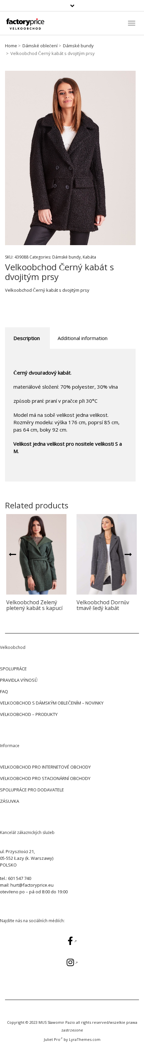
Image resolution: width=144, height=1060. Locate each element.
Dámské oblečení (40, 46)
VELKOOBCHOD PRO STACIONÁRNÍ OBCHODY (45, 778)
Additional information (82, 338)
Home (11, 46)
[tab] (26, 338)
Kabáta (89, 257)
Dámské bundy (78, 46)
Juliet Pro (52, 1039)
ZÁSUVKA (9, 801)
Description (26, 338)
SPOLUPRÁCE (13, 669)
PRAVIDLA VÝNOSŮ (19, 680)
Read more (35, 554)
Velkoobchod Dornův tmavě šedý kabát (101, 605)
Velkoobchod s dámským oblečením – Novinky (51, 703)
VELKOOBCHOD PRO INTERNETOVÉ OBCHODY (45, 767)
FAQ (4, 691)
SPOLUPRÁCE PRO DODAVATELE (32, 790)
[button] (12, 554)
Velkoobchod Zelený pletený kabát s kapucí (33, 605)
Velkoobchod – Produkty (29, 714)
